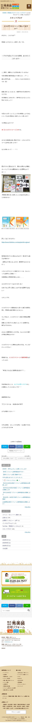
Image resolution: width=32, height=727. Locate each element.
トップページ (6, 672)
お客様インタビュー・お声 (9, 520)
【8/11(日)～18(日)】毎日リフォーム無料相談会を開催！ (16, 498)
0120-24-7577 (8, 640)
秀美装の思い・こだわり (8, 676)
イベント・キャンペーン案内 (10, 514)
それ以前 (4, 548)
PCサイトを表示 (16, 712)
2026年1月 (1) (6, 540)
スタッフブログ (6, 529)
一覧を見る (27, 507)
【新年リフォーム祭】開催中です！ (12, 474)
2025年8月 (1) (6, 542)
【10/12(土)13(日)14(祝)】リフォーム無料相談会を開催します (16, 488)
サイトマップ (20, 686)
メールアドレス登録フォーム (23, 674)
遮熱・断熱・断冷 (9, 680)
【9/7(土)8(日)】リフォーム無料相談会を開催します (16, 493)
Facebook (12, 446)
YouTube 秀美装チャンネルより (11, 526)
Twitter (5, 446)
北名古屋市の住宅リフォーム (7, 1)
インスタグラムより (8, 523)
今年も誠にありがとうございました (12, 477)
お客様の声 (6, 684)
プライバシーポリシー (22, 684)
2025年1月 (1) (6, 545)
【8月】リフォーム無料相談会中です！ (13, 471)
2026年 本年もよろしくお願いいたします (14, 469)
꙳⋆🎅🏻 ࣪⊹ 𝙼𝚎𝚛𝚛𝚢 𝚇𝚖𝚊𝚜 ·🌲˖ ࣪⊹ (11, 480)
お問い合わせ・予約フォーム (23, 672)
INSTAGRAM (20, 680)
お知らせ (4, 517)
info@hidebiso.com (8, 641)
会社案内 (5, 674)
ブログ (19, 676)
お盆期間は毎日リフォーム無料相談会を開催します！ (16, 503)
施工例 (7, 678)
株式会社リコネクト (22, 720)
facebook (20, 678)
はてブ (19, 446)
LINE (27, 446)
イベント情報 (6, 682)
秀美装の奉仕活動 (7, 686)
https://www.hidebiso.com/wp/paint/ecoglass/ (16, 242)
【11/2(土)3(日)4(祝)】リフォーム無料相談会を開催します (16, 484)
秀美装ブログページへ (16, 450)
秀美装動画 (20, 682)
